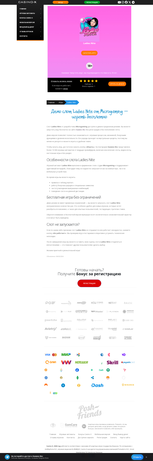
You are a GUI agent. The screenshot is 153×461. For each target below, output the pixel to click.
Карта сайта (125, 437)
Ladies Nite (71, 102)
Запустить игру (89, 53)
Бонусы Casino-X (26, 18)
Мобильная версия (27, 22)
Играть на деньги (117, 84)
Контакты (23, 36)
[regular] (88, 81)
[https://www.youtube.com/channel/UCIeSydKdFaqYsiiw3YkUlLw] (119, 2)
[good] (92, 81)
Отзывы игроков (26, 32)
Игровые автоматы (27, 13)
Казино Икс (80, 130)
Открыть (137, 457)
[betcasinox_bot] (133, 2)
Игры (61, 102)
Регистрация (92, 2)
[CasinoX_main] (129, 2)
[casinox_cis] (122, 2)
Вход (60, 2)
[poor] (85, 81)
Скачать (113, 437)
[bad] (81, 81)
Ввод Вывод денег (27, 27)
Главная (23, 9)
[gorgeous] (96, 81)
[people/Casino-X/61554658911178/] (126, 2)
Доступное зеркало (86, 437)
